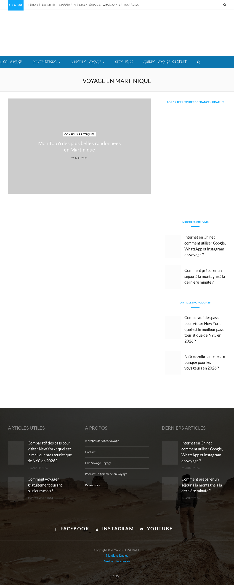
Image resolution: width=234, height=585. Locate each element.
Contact (90, 452)
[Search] (224, 4)
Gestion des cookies (117, 561)
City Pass (124, 61)
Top (118, 575)
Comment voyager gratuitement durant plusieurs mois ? (45, 485)
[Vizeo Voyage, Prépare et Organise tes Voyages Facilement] (117, 33)
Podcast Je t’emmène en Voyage (106, 474)
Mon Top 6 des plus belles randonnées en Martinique (79, 146)
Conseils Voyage (86, 61)
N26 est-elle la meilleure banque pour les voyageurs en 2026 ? (204, 362)
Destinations (45, 61)
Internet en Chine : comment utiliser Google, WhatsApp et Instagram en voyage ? (85, 4)
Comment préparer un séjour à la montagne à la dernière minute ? (204, 276)
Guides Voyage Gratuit (165, 61)
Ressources (92, 485)
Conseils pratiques (79, 134)
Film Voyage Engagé (98, 463)
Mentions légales (117, 555)
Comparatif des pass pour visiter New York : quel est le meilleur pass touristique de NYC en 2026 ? (203, 329)
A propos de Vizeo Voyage (102, 441)
